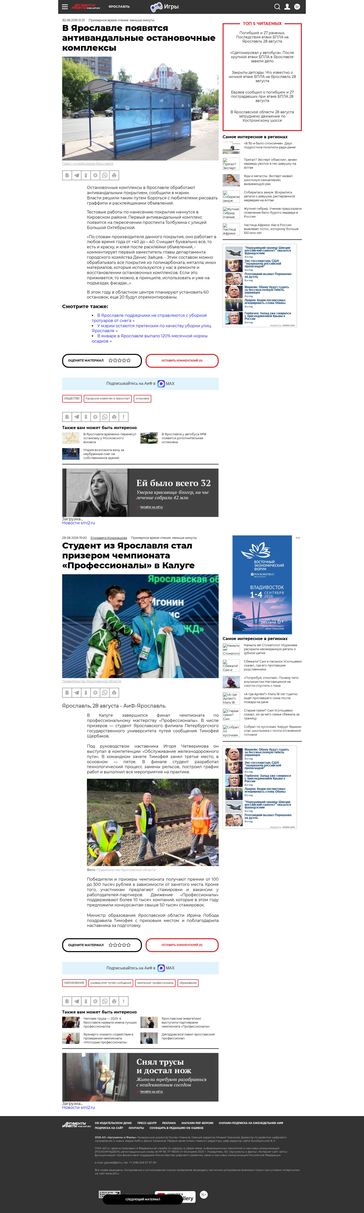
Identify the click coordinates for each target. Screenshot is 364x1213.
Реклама (169, 1123)
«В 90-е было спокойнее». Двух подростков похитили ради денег (270, 145)
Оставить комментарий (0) (182, 360)
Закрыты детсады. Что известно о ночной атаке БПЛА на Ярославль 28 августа (262, 76)
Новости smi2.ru (78, 523)
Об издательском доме (113, 1123)
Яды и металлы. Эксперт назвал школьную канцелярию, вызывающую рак (268, 180)
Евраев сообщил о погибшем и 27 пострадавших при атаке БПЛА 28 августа (262, 96)
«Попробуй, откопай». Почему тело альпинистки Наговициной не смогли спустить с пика (271, 681)
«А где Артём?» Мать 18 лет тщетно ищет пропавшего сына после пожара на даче (271, 698)
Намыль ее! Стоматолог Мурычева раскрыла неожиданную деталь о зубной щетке (270, 649)
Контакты (136, 1128)
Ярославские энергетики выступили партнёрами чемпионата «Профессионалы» (186, 1022)
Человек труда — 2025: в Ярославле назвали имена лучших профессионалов (110, 1022)
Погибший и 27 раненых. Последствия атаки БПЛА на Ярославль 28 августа (262, 37)
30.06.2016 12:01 (73, 20)
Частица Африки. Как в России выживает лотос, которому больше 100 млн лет (271, 229)
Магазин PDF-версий (197, 1123)
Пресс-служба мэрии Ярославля (87, 163)
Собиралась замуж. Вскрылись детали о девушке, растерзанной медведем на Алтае (269, 196)
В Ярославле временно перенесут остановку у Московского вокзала (109, 438)
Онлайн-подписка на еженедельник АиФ (251, 1123)
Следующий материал (143, 1199)
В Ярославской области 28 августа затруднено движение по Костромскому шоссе (262, 116)
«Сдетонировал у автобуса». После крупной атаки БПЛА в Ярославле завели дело (262, 57)
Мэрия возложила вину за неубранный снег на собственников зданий (103, 454)
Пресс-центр (146, 1123)
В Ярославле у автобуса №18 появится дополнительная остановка (184, 438)
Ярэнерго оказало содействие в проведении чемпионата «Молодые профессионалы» (108, 1038)
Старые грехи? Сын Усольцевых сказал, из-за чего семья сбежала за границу (271, 714)
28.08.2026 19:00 (74, 538)
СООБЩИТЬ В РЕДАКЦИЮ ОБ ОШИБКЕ (177, 1128)
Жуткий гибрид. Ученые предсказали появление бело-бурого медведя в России (273, 212)
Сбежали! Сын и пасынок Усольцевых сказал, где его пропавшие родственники (273, 665)
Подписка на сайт (109, 1128)
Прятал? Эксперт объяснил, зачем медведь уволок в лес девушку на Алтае (270, 163)
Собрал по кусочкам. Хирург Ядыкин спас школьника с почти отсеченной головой (272, 730)
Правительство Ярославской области (91, 681)
